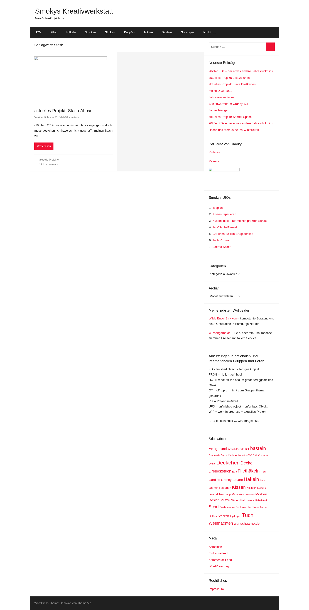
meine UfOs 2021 (220, 90)
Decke (246, 463)
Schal (214, 506)
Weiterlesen (44, 146)
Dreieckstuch (220, 471)
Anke (76, 117)
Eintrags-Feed (218, 553)
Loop (227, 494)
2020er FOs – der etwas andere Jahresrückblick (241, 123)
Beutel (224, 455)
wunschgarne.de (219, 333)
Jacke (263, 480)
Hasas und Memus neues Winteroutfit (234, 130)
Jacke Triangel (218, 110)
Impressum (216, 589)
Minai (241, 495)
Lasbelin (261, 488)
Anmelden (215, 547)
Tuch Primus (220, 240)
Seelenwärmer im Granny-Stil (228, 104)
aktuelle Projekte (49, 159)
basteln (258, 448)
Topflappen (235, 516)
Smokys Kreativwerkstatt (74, 11)
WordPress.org (219, 566)
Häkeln (71, 32)
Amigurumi (218, 449)
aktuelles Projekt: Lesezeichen (229, 77)
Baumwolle (214, 455)
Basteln (167, 32)
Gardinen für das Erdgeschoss (232, 234)
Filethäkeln (249, 471)
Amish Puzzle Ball (238, 449)
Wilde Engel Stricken (223, 318)
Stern (255, 507)
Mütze (225, 500)
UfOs (38, 32)
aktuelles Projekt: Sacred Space (230, 117)
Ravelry (214, 161)
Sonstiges (187, 32)
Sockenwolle (243, 507)
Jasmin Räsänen (220, 487)
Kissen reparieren (224, 214)
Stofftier (213, 516)
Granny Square (232, 480)
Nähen (148, 32)
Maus (235, 494)
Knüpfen (129, 32)
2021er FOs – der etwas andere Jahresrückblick (241, 71)
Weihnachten (221, 523)
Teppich (217, 207)
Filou (54, 32)
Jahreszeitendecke (221, 97)
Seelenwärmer (227, 507)
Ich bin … (209, 32)
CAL (255, 455)
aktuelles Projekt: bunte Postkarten (232, 84)
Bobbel (232, 455)
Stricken (90, 32)
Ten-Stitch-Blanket (224, 227)
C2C (249, 455)
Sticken (110, 32)
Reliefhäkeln (261, 500)
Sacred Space (221, 247)
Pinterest (215, 152)
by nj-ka (242, 455)
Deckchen (228, 463)
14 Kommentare (48, 164)
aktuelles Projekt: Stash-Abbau (63, 110)
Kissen (239, 487)
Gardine (214, 480)
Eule (234, 471)
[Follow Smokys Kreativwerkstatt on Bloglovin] (224, 170)
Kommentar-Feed (220, 560)
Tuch (247, 515)
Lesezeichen (216, 494)
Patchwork (247, 500)
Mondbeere (249, 495)
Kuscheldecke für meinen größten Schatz (240, 220)
